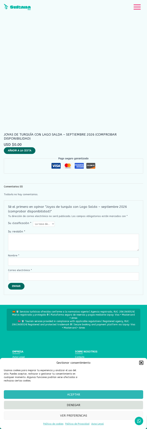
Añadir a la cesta (19, 150)
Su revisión (16, 231)
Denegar (73, 405)
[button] (141, 363)
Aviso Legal (97, 424)
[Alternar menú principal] (137, 7)
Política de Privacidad (77, 424)
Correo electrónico (20, 270)
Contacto (79, 357)
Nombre (13, 255)
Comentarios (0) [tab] (13, 186)
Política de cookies (53, 424)
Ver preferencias (73, 415)
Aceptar (73, 394)
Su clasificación (19, 223)
